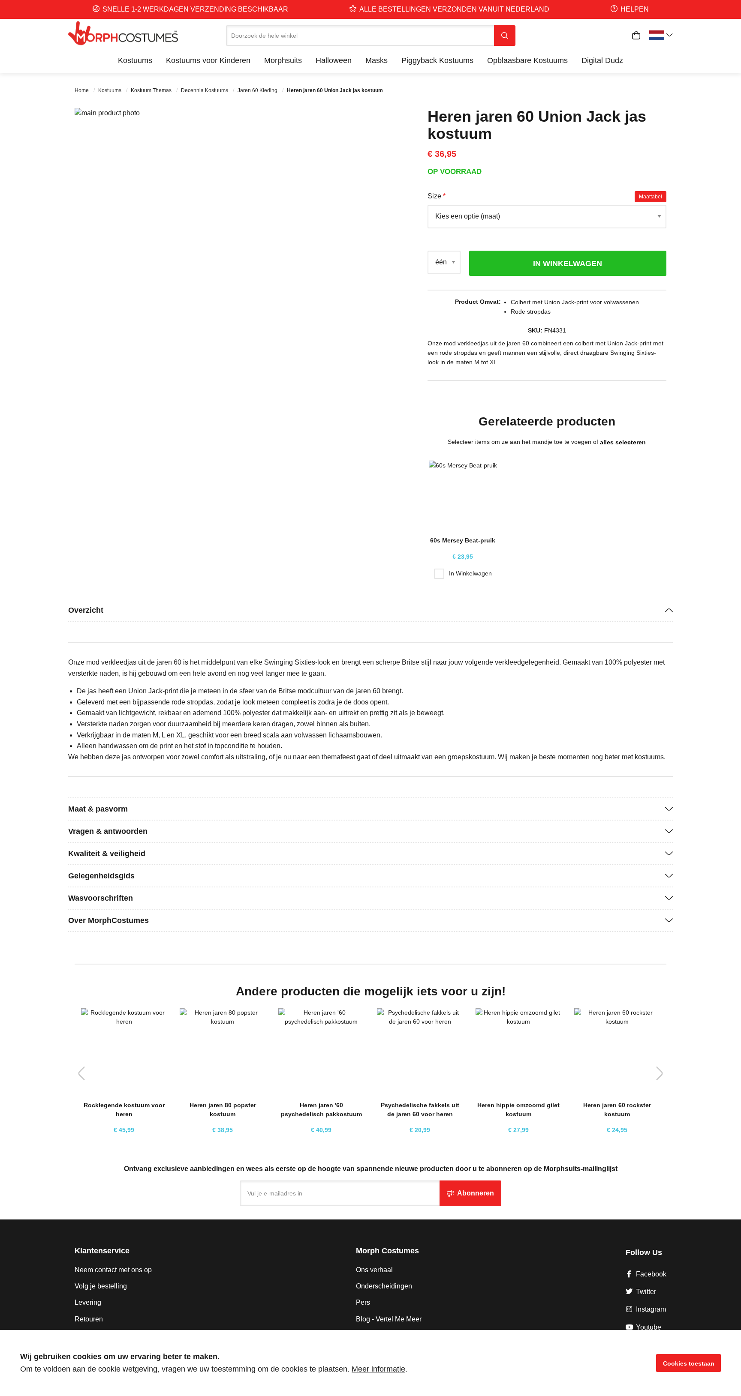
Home (82, 90)
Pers (363, 1302)
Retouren (89, 1319)
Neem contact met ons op (113, 1269)
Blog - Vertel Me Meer (389, 1319)
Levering (88, 1302)
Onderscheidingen (384, 1286)
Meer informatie (378, 1369)
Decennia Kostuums (205, 90)
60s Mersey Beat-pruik (462, 540)
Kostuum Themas (152, 90)
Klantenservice (102, 1251)
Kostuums (110, 90)
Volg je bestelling (101, 1286)
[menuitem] (135, 60)
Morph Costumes (387, 1251)
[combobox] (360, 35)
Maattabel (650, 197)
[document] (370, 1363)
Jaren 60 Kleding (258, 90)
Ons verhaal (374, 1269)
